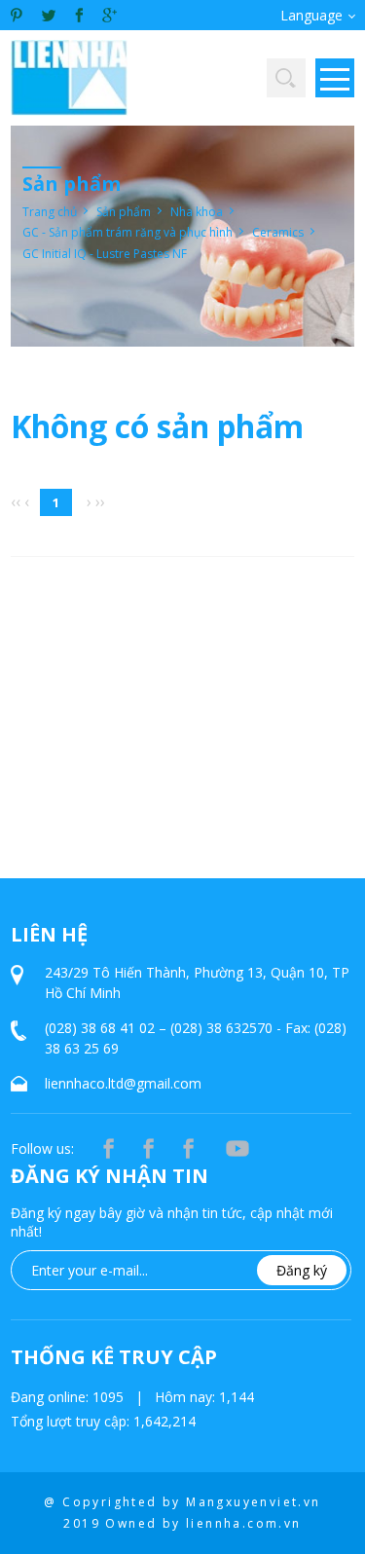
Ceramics (278, 232)
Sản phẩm (123, 212)
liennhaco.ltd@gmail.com (123, 1083)
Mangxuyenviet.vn (253, 1502)
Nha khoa (196, 212)
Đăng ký (301, 1270)
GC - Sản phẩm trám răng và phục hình (127, 232)
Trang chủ (49, 212)
